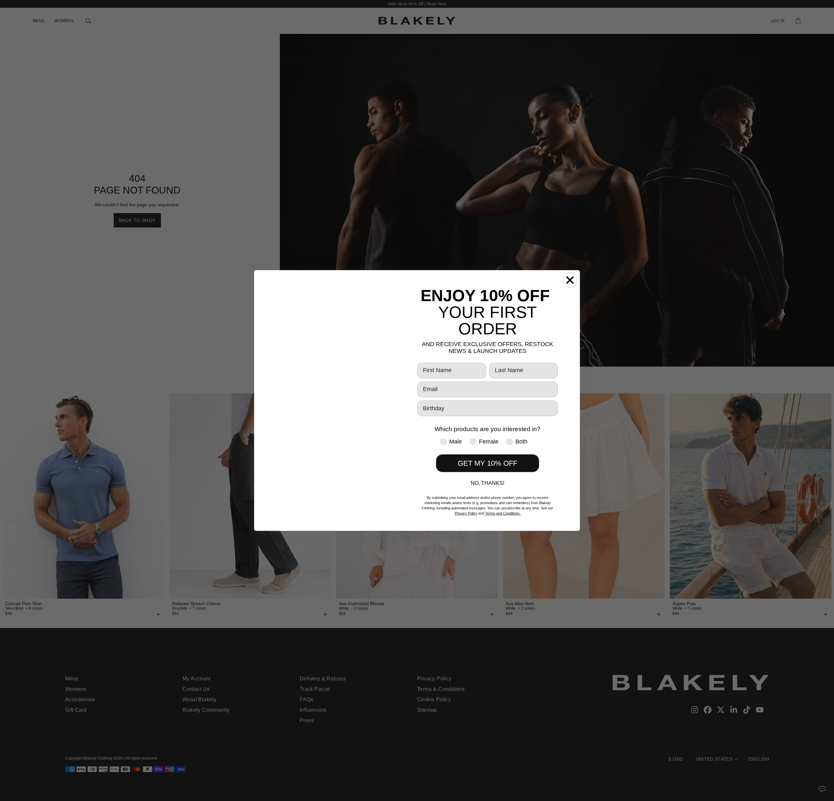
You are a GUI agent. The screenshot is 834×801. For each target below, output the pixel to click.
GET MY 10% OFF (487, 463)
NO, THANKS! (487, 483)
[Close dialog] (570, 280)
